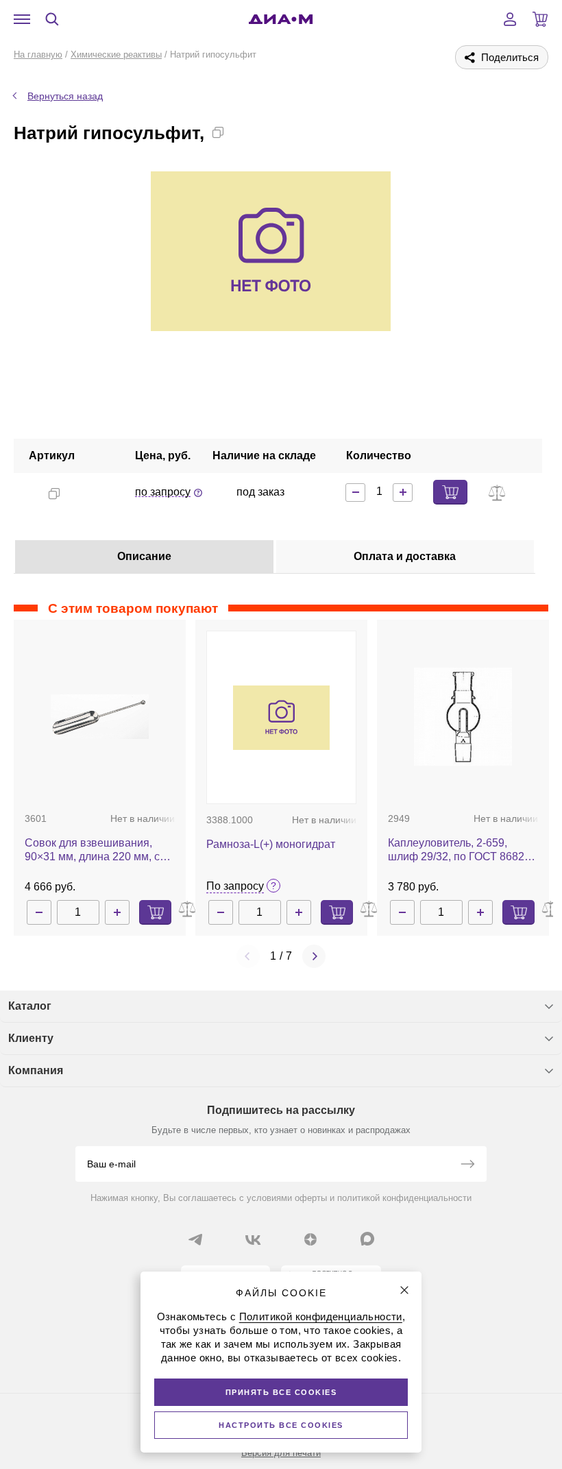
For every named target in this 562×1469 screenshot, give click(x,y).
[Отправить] (467, 1165)
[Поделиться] (240, 132)
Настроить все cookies (281, 1425)
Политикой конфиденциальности (320, 1316)
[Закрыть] (404, 1290)
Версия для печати (281, 1453)
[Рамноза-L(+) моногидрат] (281, 717)
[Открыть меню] (22, 19)
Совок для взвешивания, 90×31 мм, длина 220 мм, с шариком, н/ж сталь (92, 850)
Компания (35, 1070)
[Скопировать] (218, 132)
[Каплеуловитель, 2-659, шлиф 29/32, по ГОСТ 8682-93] (463, 717)
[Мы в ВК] (253, 1239)
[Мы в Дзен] (310, 1239)
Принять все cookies (281, 1392)
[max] (367, 1238)
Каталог (29, 1006)
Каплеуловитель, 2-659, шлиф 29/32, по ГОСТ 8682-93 (458, 850)
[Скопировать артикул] (54, 493)
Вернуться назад (65, 95)
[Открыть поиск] (52, 19)
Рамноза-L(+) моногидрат (270, 844)
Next (314, 956)
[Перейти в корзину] (540, 19)
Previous (248, 956)
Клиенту (30, 1038)
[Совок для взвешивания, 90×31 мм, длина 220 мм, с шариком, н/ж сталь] (100, 716)
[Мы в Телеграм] (195, 1239)
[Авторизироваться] (510, 19)
